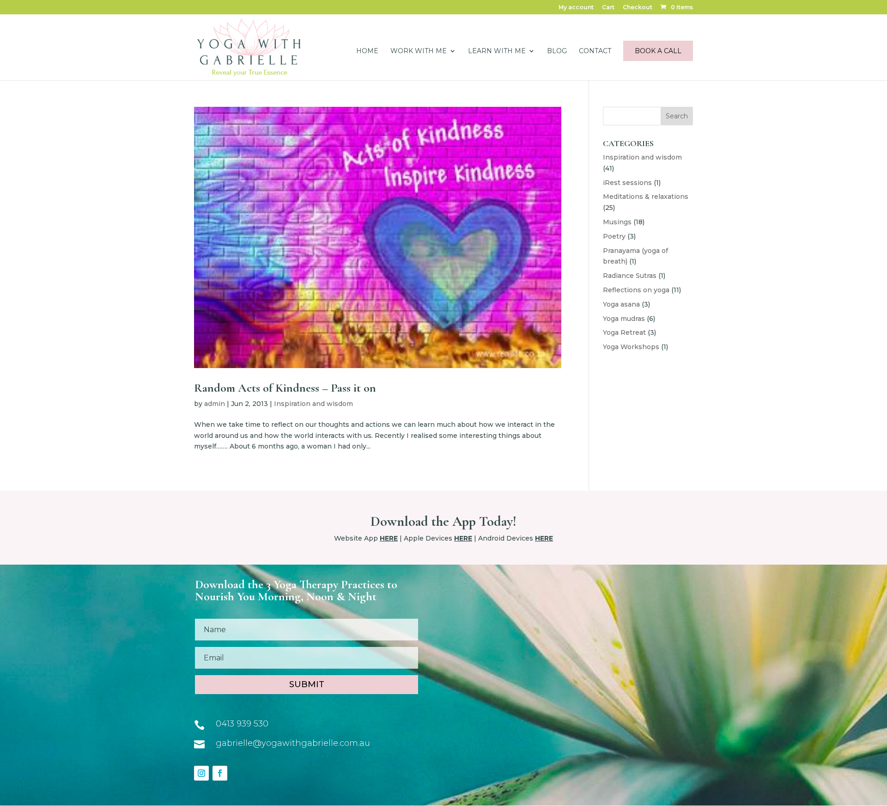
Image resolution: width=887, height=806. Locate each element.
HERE (389, 538)
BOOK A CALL (658, 51)
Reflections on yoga (636, 290)
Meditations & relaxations (645, 196)
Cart (608, 8)
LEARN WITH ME (497, 51)
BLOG (557, 51)
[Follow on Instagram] (201, 773)
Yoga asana (621, 304)
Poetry (614, 236)
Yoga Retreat (624, 332)
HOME (367, 51)
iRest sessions (627, 182)
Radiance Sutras (629, 275)
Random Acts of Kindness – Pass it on (285, 388)
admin (214, 404)
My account (576, 8)
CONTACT (595, 51)
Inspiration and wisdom (313, 404)
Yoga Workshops (631, 347)
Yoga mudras (624, 318)
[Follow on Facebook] (220, 773)
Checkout (637, 8)
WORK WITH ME (418, 51)
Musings (617, 222)
